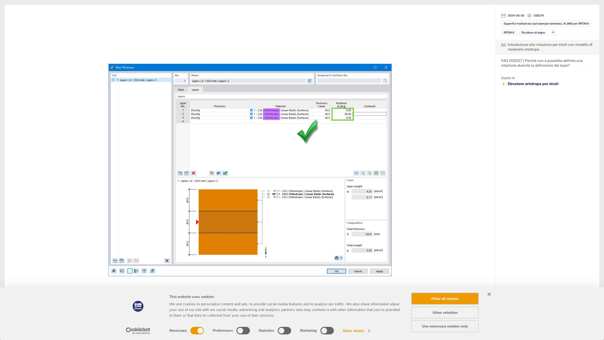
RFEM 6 (509, 32)
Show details (353, 331)
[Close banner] (489, 294)
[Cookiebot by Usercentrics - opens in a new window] (138, 330)
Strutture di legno (533, 32)
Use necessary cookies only (445, 326)
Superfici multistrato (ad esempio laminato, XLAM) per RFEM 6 (546, 24)
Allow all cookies (445, 299)
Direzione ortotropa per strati (533, 84)
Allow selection (445, 312)
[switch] (243, 330)
